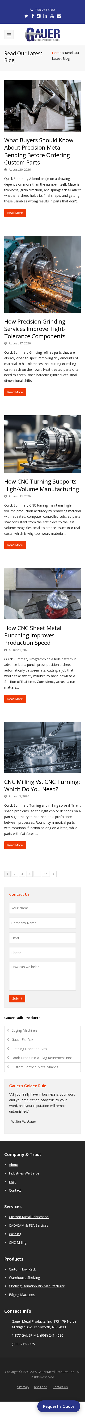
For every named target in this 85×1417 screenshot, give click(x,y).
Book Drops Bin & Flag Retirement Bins (42, 1058)
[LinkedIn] (45, 16)
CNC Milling (17, 1242)
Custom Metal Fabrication (29, 1217)
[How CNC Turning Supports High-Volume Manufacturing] (42, 444)
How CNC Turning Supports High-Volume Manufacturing (41, 485)
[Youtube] (52, 16)
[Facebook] (32, 16)
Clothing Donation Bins (29, 1049)
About (13, 1164)
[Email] (59, 16)
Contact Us (60, 1387)
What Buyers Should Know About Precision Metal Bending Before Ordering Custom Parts (38, 151)
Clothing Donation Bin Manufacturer (36, 1286)
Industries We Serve (24, 1173)
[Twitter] (26, 16)
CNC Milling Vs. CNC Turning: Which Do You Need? (42, 785)
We (11, 1234)
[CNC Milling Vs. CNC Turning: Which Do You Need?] (42, 747)
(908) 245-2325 (23, 1344)
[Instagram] (38, 16)
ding (18, 1234)
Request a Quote (59, 1406)
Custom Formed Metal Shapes (35, 1067)
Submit (17, 998)
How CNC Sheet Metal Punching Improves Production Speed (32, 635)
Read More (15, 212)
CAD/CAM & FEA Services (28, 1225)
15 (45, 874)
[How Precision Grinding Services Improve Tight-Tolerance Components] (42, 274)
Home (56, 52)
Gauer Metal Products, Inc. (56, 1372)
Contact (15, 1190)
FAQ (12, 1181)
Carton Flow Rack (22, 1269)
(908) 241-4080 (45, 10)
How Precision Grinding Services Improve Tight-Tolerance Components (35, 328)
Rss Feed (40, 1387)
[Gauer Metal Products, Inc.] (42, 34)
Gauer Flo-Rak (22, 1039)
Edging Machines (24, 1030)
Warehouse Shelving (24, 1277)
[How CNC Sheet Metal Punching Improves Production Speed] (42, 593)
